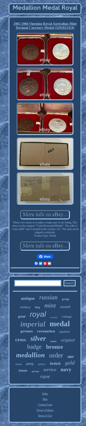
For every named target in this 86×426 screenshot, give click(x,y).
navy (66, 369)
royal (38, 314)
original (68, 340)
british (55, 363)
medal (60, 323)
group (65, 299)
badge (34, 346)
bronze (54, 347)
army (30, 364)
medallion (30, 355)
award (65, 306)
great (21, 316)
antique (28, 298)
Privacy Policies (45, 410)
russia (18, 364)
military (25, 307)
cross (20, 339)
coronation (46, 331)
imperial (32, 324)
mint (50, 305)
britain (23, 370)
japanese (64, 331)
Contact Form (45, 404)
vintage (67, 316)
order (56, 355)
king (37, 307)
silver (38, 338)
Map (45, 399)
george (35, 371)
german (27, 331)
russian (48, 297)
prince (42, 364)
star (70, 356)
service (49, 369)
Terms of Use (45, 415)
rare (45, 376)
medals (53, 341)
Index (45, 393)
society (53, 317)
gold (70, 363)
